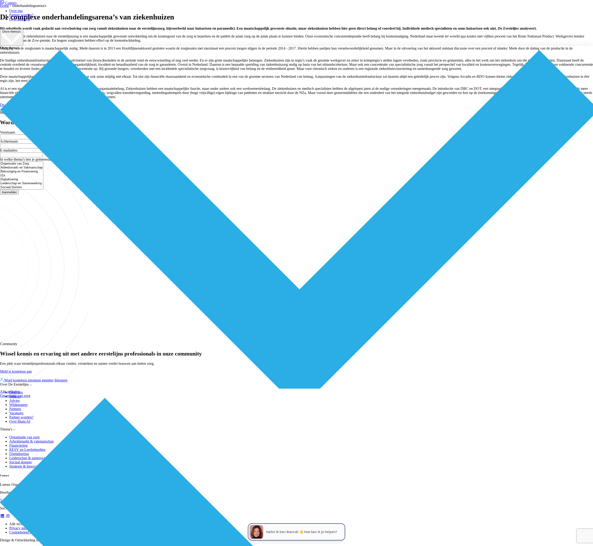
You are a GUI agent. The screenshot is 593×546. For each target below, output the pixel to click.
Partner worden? (21, 15)
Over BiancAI (19, 19)
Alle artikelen (10, 391)
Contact (10, 3)
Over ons (16, 11)
